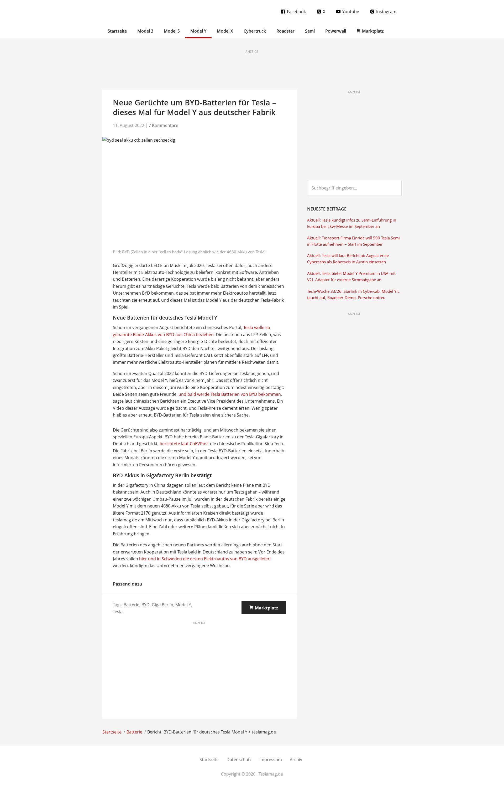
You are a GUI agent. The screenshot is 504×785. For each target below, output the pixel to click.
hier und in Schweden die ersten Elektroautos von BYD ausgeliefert (205, 559)
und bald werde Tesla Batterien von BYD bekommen (229, 394)
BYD (145, 605)
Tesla (118, 611)
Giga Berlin (162, 605)
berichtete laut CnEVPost (184, 444)
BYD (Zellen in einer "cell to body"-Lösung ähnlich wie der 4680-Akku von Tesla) (193, 251)
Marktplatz (266, 608)
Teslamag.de (133, 11)
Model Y (183, 605)
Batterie (131, 605)
